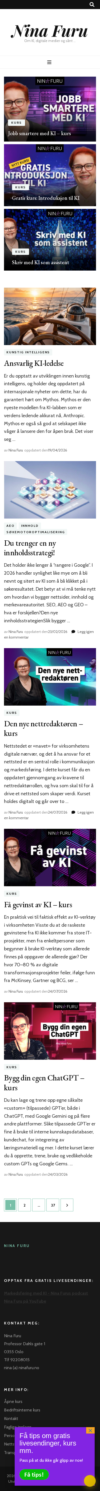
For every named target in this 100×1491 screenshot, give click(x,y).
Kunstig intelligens (28, 352)
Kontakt (11, 1418)
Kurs (16, 123)
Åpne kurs (13, 1401)
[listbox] (50, 174)
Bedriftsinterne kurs (22, 1410)
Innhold (30, 526)
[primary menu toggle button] (50, 62)
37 (55, 1205)
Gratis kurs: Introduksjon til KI (45, 197)
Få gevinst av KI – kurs (38, 904)
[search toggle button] (92, 4)
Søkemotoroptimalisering (35, 532)
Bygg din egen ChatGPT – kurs (44, 1082)
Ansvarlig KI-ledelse (33, 363)
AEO (10, 526)
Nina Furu (50, 30)
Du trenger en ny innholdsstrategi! (30, 548)
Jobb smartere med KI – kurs (39, 133)
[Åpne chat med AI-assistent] (90, 1481)
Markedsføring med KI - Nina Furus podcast (46, 1293)
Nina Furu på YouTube (25, 1301)
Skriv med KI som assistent (40, 262)
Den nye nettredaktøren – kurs (43, 728)
